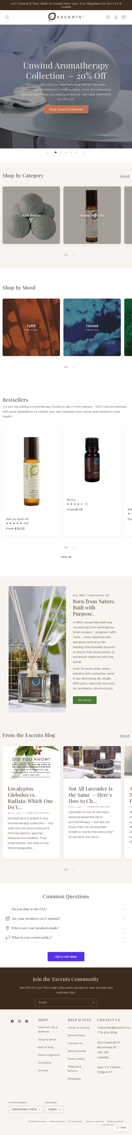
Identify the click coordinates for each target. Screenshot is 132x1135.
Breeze (71, 499)
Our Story (84, 700)
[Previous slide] (47, 152)
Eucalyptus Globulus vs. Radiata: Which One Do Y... (30, 797)
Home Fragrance (49, 1055)
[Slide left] (58, 255)
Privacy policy (75, 1121)
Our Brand (44, 1062)
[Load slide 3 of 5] (66, 152)
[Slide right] (73, 255)
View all (124, 176)
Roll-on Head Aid (17, 518)
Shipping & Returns (74, 1069)
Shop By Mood (47, 1039)
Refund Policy (76, 1035)
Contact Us (75, 1043)
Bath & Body (46, 1047)
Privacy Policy (76, 1059)
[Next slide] (85, 152)
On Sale (43, 1070)
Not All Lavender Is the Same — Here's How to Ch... (91, 794)
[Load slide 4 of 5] (71, 152)
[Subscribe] (93, 1003)
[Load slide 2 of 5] (60, 152)
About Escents (77, 1051)
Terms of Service (79, 1027)
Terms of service (95, 1121)
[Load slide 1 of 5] (55, 152)
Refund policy (57, 1121)
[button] (7, 17)
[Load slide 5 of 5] (76, 152)
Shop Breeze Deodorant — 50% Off (66, 104)
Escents (42, 1121)
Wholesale (74, 1078)
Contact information (112, 1124)
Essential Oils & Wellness (48, 1029)
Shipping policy (115, 1121)
